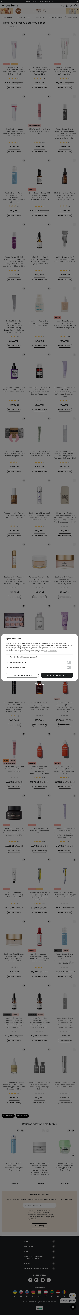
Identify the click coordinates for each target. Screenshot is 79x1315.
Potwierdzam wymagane (22, 675)
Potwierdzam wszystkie (57, 675)
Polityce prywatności (50, 651)
